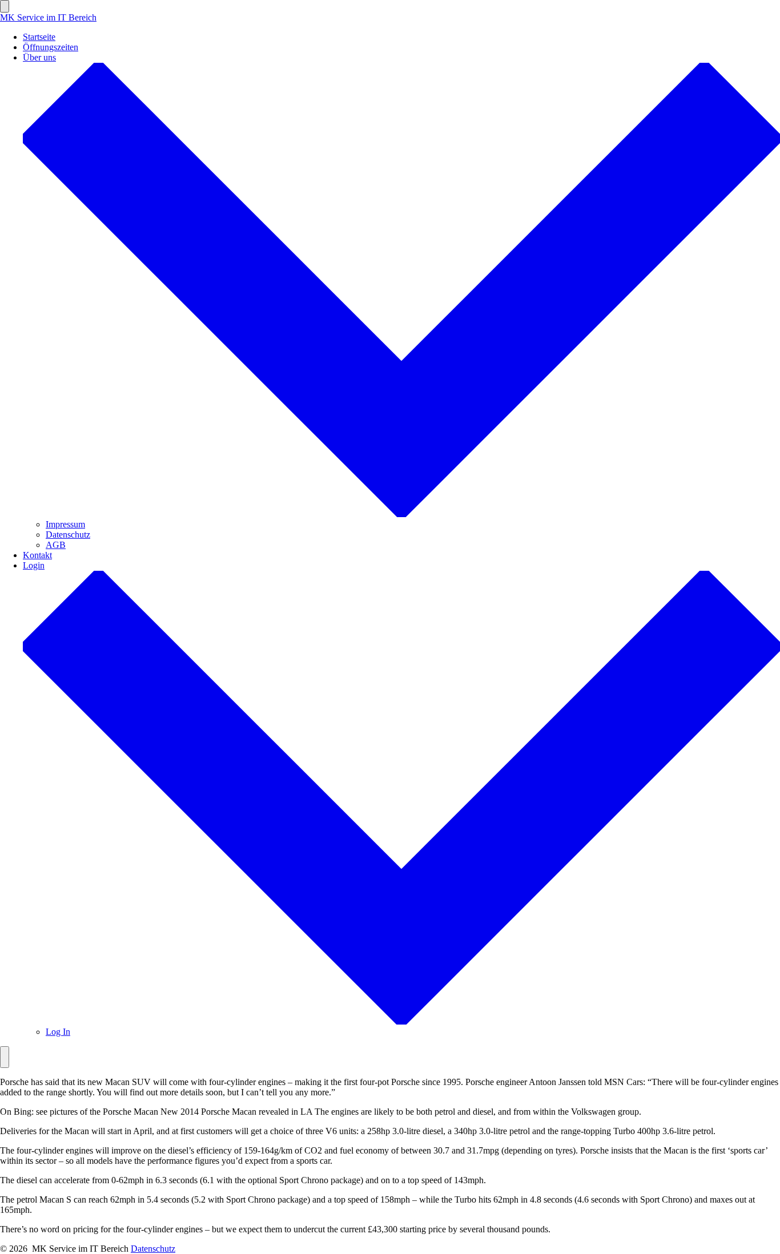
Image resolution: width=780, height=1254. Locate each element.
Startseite (39, 37)
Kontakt (37, 555)
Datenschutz (68, 534)
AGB (56, 545)
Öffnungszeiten (50, 47)
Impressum (65, 524)
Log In (58, 1032)
